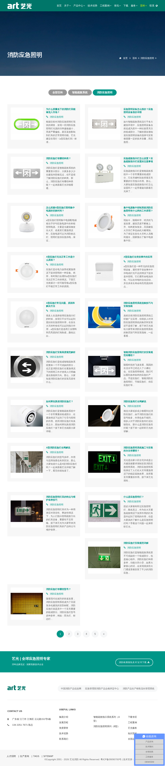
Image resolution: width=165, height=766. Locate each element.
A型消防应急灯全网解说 (58, 447)
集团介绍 (63, 717)
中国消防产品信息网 (71, 688)
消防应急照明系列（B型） (106, 726)
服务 (133, 5)
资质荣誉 (63, 728)
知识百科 (132, 733)
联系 (152, 5)
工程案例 (105, 5)
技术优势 (92, 5)
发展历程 (63, 722)
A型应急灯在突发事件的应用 (138, 256)
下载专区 (132, 717)
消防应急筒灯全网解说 (135, 401)
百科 (142, 5)
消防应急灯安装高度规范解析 (60, 352)
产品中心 (78, 5)
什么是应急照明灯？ (134, 496)
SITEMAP (48, 756)
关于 (66, 5)
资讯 (116, 5)
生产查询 (24, 756)
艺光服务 (132, 728)
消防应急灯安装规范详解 (136, 543)
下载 (125, 5)
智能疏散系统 (80, 92)
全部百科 (58, 92)
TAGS (36, 756)
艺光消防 (74, 759)
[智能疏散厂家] (24, 687)
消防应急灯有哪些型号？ (58, 589)
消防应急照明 (147, 58)
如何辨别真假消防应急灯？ (59, 401)
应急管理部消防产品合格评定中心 (102, 688)
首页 (59, 5)
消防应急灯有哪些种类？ (58, 158)
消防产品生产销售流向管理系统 (138, 688)
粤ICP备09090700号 (111, 759)
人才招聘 (11, 756)
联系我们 (63, 739)
